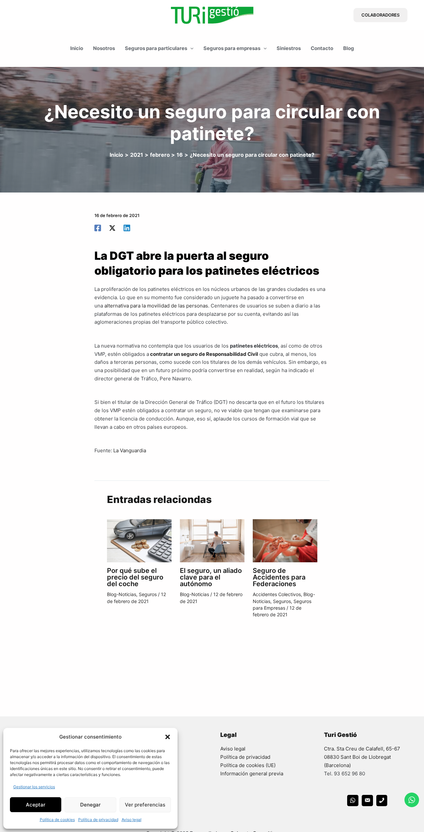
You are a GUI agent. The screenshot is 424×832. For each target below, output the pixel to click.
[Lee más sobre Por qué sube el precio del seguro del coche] (139, 540)
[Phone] (382, 800)
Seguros (148, 594)
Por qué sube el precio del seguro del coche (135, 577)
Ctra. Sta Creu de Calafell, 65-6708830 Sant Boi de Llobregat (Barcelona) (362, 757)
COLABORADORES (380, 15)
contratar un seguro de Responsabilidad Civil (203, 354)
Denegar (90, 805)
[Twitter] (112, 227)
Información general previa (251, 773)
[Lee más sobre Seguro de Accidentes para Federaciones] (285, 540)
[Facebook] (97, 227)
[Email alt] (367, 800)
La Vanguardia (129, 450)
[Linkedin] (127, 227)
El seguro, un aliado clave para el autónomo (211, 577)
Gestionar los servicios (34, 786)
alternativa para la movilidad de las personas (156, 306)
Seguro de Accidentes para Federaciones (279, 577)
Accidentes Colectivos (277, 594)
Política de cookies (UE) (248, 765)
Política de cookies (57, 819)
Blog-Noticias (121, 594)
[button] (167, 737)
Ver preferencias (145, 805)
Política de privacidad (98, 819)
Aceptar (35, 805)
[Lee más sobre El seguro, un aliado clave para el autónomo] (212, 540)
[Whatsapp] (352, 800)
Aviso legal (131, 819)
